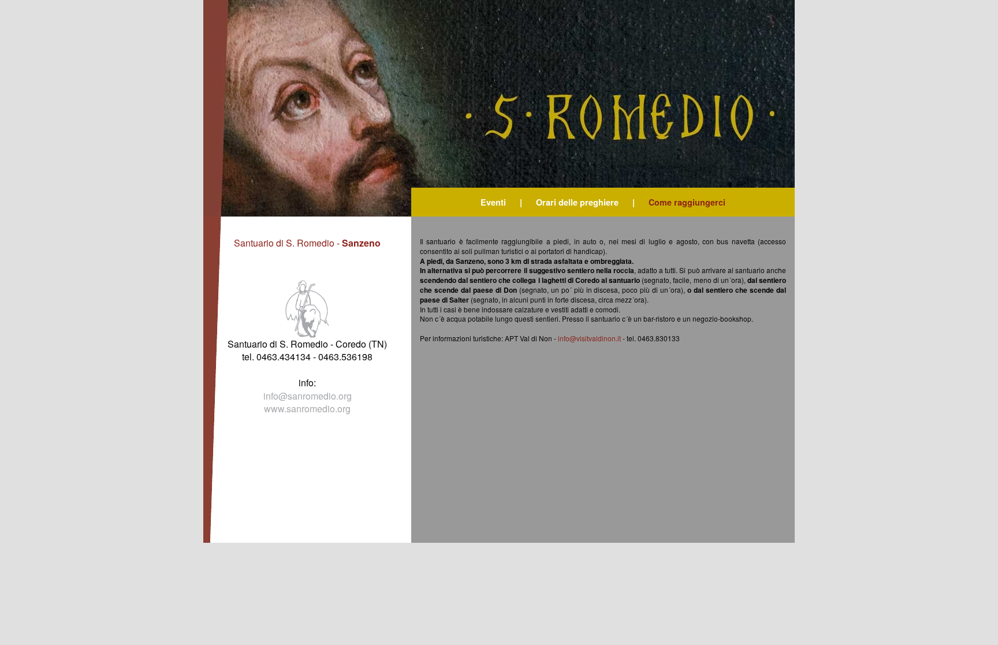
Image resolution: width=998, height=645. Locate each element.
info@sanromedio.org (307, 395)
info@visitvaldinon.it (589, 338)
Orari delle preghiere (577, 202)
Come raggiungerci (687, 202)
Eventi (493, 202)
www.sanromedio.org (307, 408)
